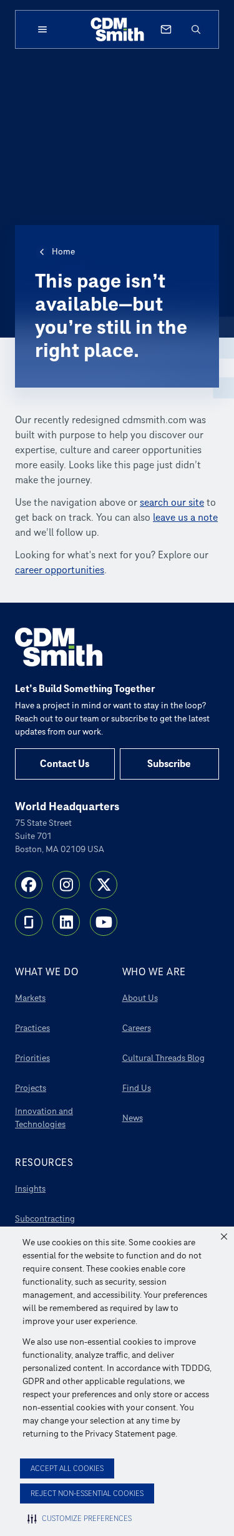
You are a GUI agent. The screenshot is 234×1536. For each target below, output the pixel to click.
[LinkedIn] (66, 922)
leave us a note (185, 518)
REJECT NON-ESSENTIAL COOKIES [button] (87, 1493)
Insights (30, 1189)
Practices (32, 1028)
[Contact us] (166, 29)
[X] (103, 884)
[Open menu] (42, 29)
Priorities (32, 1058)
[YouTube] (103, 922)
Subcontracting (45, 1219)
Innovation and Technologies (44, 1117)
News (132, 1118)
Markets (30, 998)
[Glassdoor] (28, 922)
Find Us (136, 1088)
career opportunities (59, 570)
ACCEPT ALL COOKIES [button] (67, 1468)
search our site (172, 502)
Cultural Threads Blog (163, 1058)
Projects (30, 1088)
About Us (140, 998)
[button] (224, 1236)
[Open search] (196, 29)
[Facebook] (28, 884)
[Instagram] (66, 884)
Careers (136, 1028)
